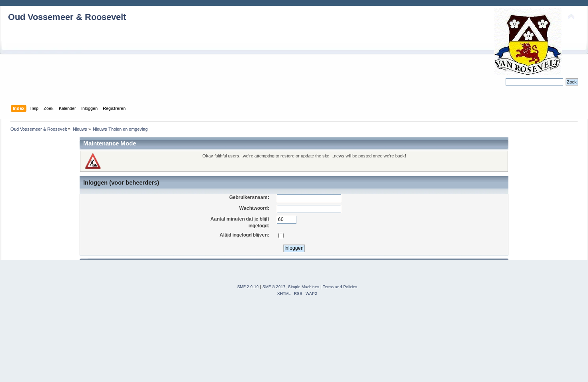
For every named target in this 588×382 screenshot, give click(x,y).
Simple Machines (303, 287)
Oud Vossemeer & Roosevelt (67, 17)
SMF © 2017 (274, 287)
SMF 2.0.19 (248, 287)
